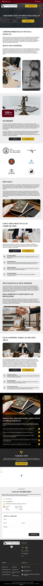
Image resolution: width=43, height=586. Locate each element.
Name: (5, 519)
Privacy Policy (6, 583)
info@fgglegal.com (9, 501)
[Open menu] (40, 6)
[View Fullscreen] (1, 472)
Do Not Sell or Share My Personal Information (18, 583)
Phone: (23, 522)
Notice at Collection (30, 583)
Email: (5, 522)
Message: (5, 526)
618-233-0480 (9, 499)
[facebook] (11, 547)
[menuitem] (23, 547)
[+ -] (21, 477)
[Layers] (41, 468)
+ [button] (1, 468)
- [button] (1, 470)
